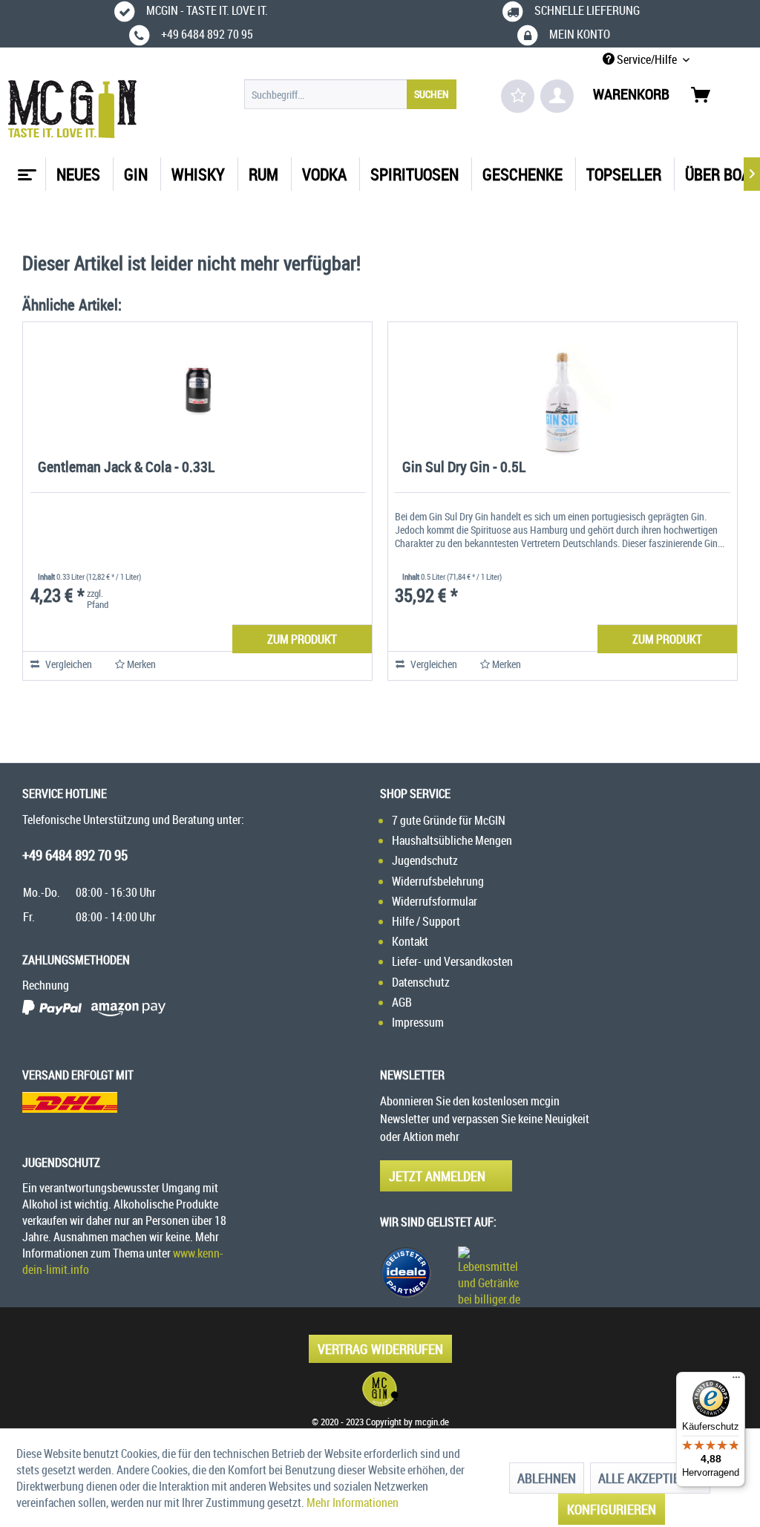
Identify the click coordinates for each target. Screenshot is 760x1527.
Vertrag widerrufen (380, 1349)
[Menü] (736, 1381)
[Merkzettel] (517, 96)
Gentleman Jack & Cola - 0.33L (126, 468)
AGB (402, 1002)
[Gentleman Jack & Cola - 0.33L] (197, 389)
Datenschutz (421, 982)
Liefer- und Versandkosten (452, 961)
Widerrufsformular (434, 901)
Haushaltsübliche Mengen (452, 840)
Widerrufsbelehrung (438, 881)
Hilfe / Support (426, 921)
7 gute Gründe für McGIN (448, 820)
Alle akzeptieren (650, 1478)
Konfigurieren (611, 1509)
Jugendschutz (425, 860)
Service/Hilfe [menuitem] (647, 59)
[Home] (25, 169)
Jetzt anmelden (437, 1176)
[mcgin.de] (380, 1388)
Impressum (418, 1022)
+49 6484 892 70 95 (75, 855)
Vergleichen (67, 664)
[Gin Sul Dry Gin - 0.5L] (562, 389)
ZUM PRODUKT (302, 639)
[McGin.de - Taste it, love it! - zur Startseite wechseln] (72, 109)
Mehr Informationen (353, 1502)
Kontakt (410, 941)
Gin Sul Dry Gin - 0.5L (463, 468)
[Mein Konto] (557, 96)
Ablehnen (546, 1478)
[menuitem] (350, 94)
